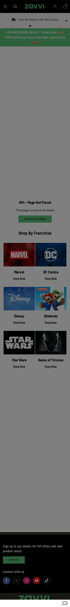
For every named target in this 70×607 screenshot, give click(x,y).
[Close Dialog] (65, 603)
